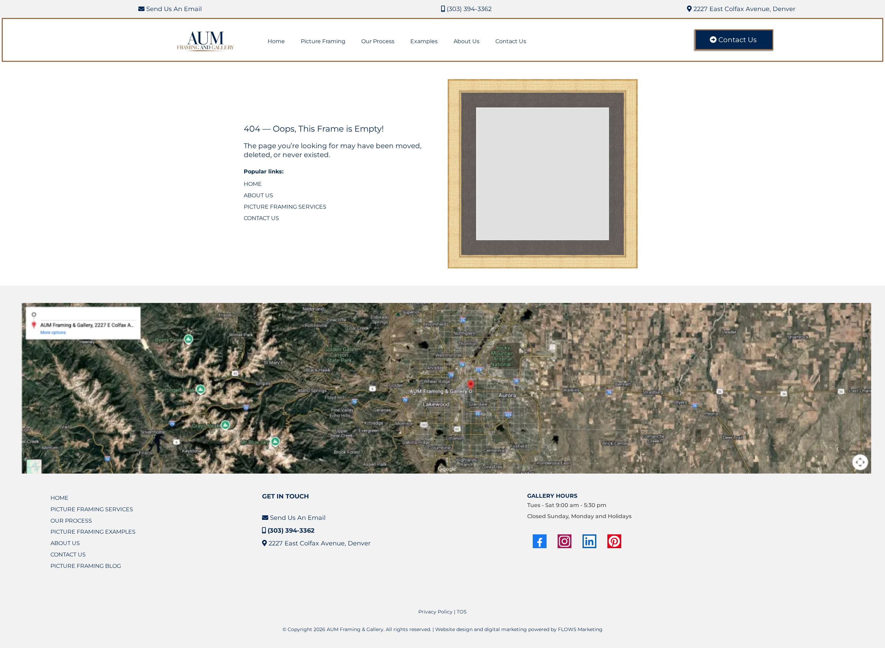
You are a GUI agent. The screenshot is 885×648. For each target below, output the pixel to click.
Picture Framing (323, 41)
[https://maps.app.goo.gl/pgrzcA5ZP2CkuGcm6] (446, 388)
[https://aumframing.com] (206, 41)
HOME (253, 184)
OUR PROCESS (71, 520)
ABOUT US (258, 195)
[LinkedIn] (589, 541)
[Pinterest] (614, 541)
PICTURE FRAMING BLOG (85, 566)
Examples (424, 41)
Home (276, 41)
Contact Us (510, 41)
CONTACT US (261, 218)
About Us (466, 41)
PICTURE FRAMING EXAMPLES (93, 531)
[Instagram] (564, 541)
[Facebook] (539, 541)
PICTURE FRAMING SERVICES (285, 206)
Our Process (377, 41)
